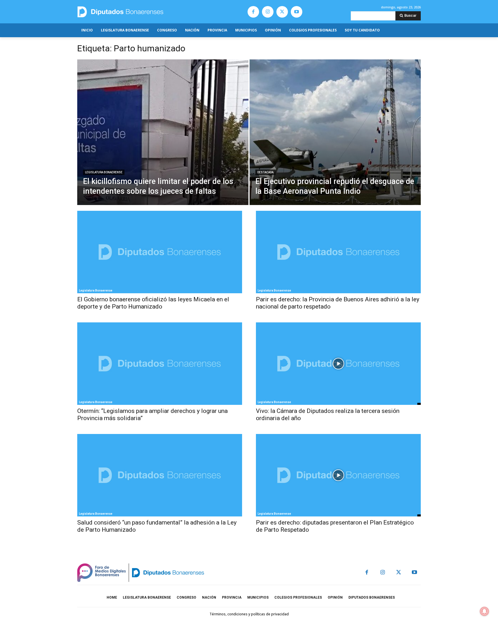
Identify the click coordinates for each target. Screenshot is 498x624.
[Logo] (147, 12)
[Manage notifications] (484, 611)
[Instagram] (267, 12)
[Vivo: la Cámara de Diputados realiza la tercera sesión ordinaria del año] (338, 363)
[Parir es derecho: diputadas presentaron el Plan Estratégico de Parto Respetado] (338, 475)
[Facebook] (253, 12)
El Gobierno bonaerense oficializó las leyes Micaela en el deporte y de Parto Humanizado (153, 303)
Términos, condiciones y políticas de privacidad (249, 614)
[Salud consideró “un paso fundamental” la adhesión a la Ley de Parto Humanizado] (159, 475)
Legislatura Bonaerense (103, 172)
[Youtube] (296, 12)
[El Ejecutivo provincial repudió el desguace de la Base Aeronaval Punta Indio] (335, 132)
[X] (282, 12)
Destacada (265, 172)
